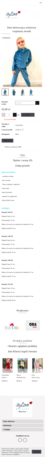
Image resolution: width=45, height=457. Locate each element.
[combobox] (27, 103)
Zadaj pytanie (7, 140)
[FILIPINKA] (12, 325)
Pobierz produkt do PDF (13, 147)
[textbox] (25, 103)
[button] (22, 421)
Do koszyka (26, 115)
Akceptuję (36, 451)
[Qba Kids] (32, 325)
